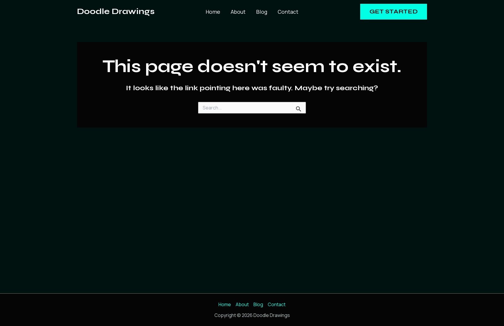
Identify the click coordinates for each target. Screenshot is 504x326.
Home (213, 11)
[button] (393, 12)
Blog (261, 11)
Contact (288, 11)
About (238, 11)
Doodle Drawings (116, 11)
